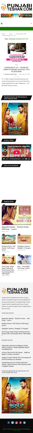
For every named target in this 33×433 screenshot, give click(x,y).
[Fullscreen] (29, 159)
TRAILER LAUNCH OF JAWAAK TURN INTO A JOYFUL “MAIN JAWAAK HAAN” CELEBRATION (16, 347)
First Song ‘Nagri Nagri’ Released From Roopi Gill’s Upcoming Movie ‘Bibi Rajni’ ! (8, 270)
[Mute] (26, 159)
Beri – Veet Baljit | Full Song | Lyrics (23, 267)
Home (3, 34)
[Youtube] (20, 422)
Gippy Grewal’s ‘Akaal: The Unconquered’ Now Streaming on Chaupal (16, 358)
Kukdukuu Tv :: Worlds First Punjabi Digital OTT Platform (16, 70)
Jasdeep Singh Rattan (11, 74)
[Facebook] (8, 422)
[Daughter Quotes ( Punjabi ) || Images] (24, 239)
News (16, 64)
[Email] (24, 422)
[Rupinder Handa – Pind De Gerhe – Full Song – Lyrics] (16, 215)
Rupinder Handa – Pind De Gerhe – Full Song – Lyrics (16, 228)
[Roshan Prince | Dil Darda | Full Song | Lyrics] (9, 239)
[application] (16, 152)
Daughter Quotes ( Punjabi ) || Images (24, 247)
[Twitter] (12, 422)
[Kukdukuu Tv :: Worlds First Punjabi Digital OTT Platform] (16, 52)
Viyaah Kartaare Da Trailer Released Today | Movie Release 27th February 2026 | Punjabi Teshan (16, 364)
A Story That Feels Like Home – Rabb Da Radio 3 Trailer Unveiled (16, 353)
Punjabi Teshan (16, 430)
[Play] (4, 159)
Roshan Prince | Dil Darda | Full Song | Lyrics (8, 248)
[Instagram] (16, 422)
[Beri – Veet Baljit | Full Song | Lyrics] (24, 259)
